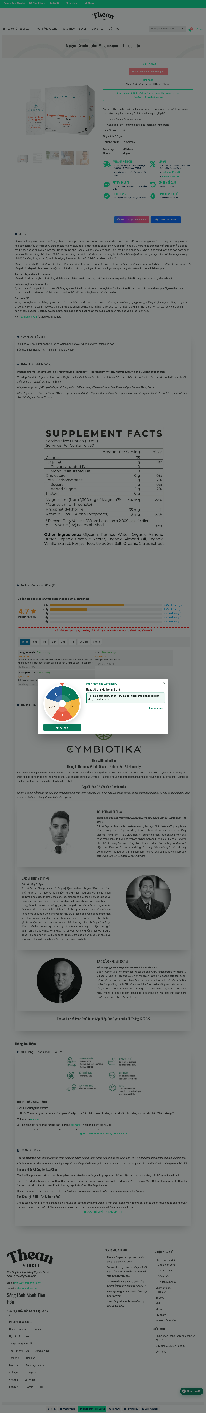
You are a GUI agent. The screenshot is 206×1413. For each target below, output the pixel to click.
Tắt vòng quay (154, 708)
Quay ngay (62, 727)
